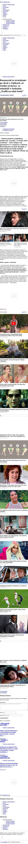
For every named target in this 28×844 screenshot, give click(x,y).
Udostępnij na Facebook (8, 129)
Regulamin (5, 28)
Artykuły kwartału (10, 23)
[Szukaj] (25, 35)
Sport (4, 8)
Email (1, 715)
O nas (4, 16)
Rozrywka (5, 11)
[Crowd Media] (3, 122)
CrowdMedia (4, 842)
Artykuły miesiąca (10, 22)
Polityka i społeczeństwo (9, 4)
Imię (1, 712)
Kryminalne (6, 7)
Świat (4, 6)
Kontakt (5, 27)
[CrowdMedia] (5, 2)
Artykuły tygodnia (10, 20)
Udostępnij (2, 126)
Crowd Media (3, 123)
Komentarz (2, 702)
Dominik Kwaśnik (3, 738)
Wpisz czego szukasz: (5, 35)
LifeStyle (5, 14)
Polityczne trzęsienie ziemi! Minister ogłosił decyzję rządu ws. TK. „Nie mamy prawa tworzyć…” (9, 765)
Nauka (4, 12)
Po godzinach (6, 10)
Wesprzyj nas (6, 24)
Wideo (4, 15)
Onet (5, 309)
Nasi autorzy (6, 26)
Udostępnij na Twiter (8, 130)
